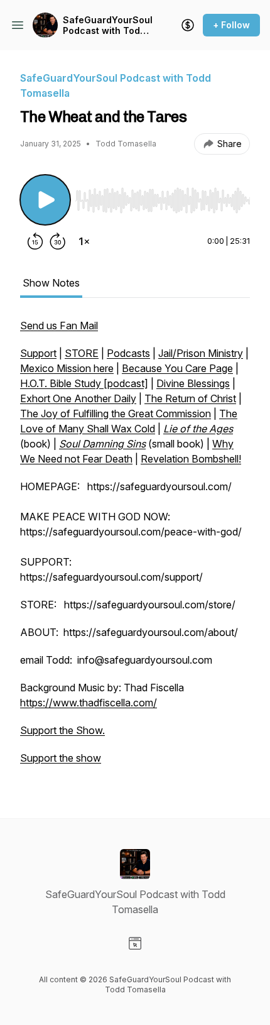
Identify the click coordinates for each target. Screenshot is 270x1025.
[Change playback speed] (84, 241)
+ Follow (231, 24)
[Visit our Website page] (135, 943)
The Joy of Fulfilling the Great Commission (115, 413)
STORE (82, 353)
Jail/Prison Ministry (200, 353)
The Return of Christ (190, 398)
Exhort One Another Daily (78, 398)
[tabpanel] (135, 548)
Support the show (60, 758)
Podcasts (128, 353)
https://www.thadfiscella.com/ (88, 702)
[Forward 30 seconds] (58, 241)
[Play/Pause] (45, 200)
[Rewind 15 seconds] (35, 241)
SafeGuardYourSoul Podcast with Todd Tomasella (108, 25)
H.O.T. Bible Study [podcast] (84, 383)
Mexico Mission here (67, 368)
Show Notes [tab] (51, 283)
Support (38, 353)
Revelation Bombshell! (191, 458)
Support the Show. (62, 730)
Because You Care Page (177, 368)
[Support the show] (187, 25)
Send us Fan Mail (59, 325)
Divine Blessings (193, 383)
